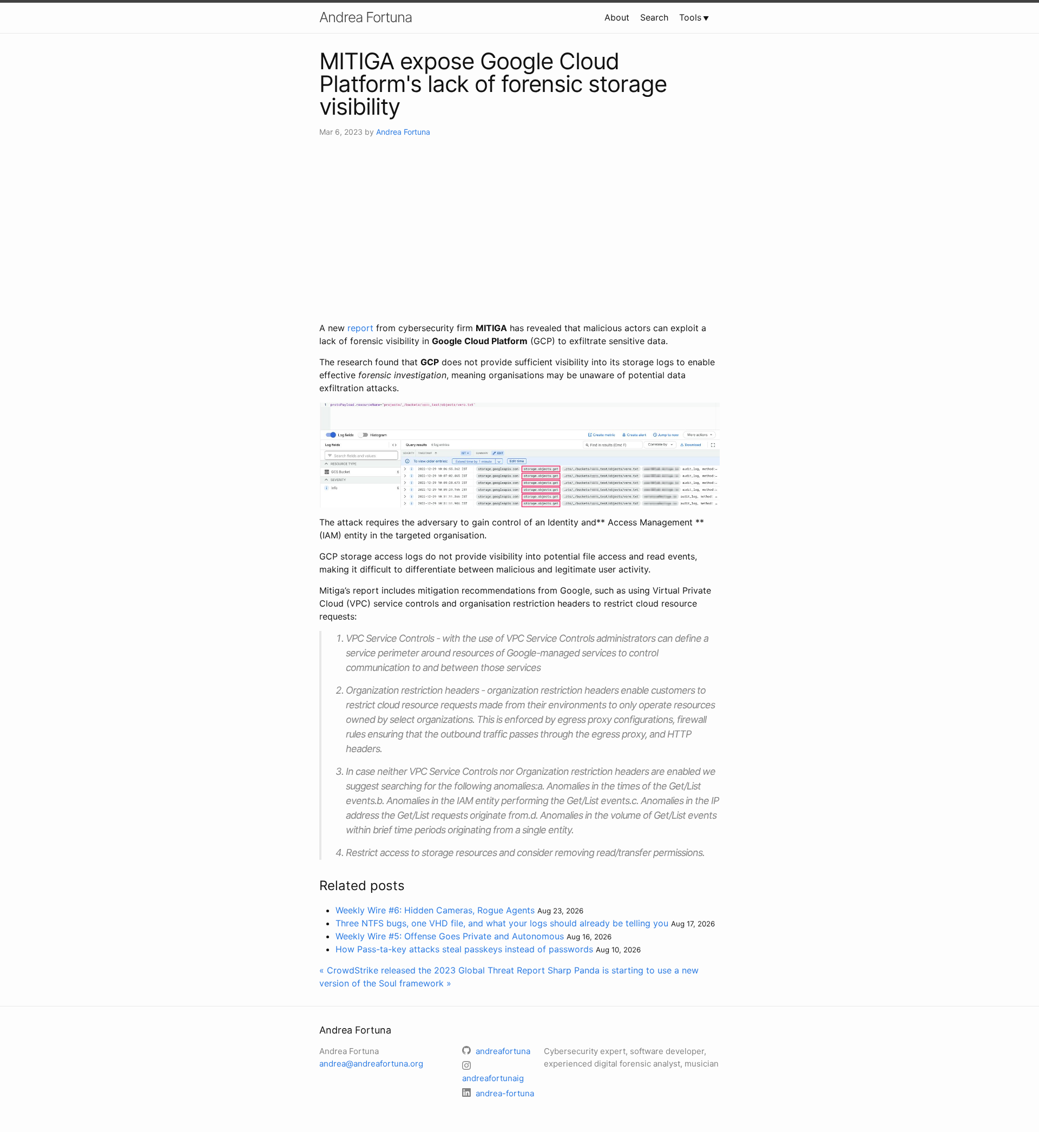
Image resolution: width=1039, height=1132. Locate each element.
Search (654, 17)
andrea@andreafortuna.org (371, 1063)
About (616, 17)
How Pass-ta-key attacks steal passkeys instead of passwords (464, 949)
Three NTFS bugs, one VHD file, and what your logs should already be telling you (502, 923)
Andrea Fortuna (365, 17)
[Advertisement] (519, 229)
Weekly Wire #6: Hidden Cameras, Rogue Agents (435, 910)
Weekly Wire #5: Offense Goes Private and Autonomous (450, 936)
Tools (690, 17)
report (360, 328)
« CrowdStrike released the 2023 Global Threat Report (432, 970)
